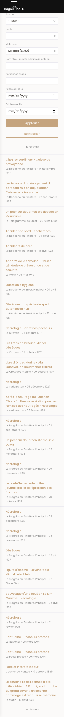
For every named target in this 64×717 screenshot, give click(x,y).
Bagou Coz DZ (14, 9)
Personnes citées (16, 74)
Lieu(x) (9, 29)
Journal (10, 14)
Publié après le (14, 89)
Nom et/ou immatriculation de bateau (28, 59)
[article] (32, 166)
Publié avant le (14, 104)
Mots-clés (11, 44)
